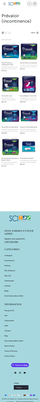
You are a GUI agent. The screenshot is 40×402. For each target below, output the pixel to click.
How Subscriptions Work (13, 296)
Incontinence (9, 261)
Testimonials (9, 281)
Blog (6, 336)
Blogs (6, 291)
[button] (4, 3)
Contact (7, 286)
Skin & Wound (9, 271)
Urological (8, 255)
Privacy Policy (9, 356)
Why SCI (7, 276)
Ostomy (7, 266)
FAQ (6, 326)
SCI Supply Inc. (12, 399)
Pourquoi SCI (9, 311)
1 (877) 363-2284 (11, 242)
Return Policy (9, 346)
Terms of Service (10, 351)
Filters (33, 33)
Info (5, 316)
